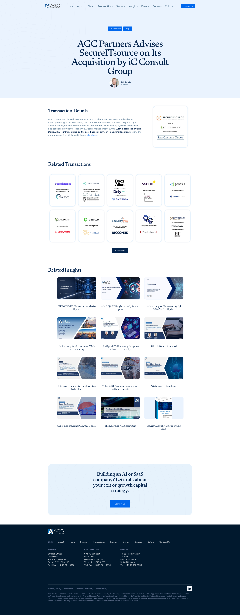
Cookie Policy (101, 588)
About (61, 542)
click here (92, 135)
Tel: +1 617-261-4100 (58, 562)
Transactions (99, 542)
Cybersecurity (115, 29)
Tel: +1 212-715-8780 (94, 562)
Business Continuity (84, 588)
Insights (114, 542)
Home (70, 6)
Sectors (83, 542)
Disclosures (68, 588)
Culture (151, 542)
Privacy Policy (54, 588)
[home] (52, 6)
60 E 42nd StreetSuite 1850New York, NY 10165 (93, 556)
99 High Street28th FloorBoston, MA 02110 (57, 556)
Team (72, 542)
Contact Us (120, 503)
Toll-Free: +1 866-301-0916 (61, 565)
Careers (138, 542)
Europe (127, 29)
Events (126, 542)
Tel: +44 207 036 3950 (131, 565)
